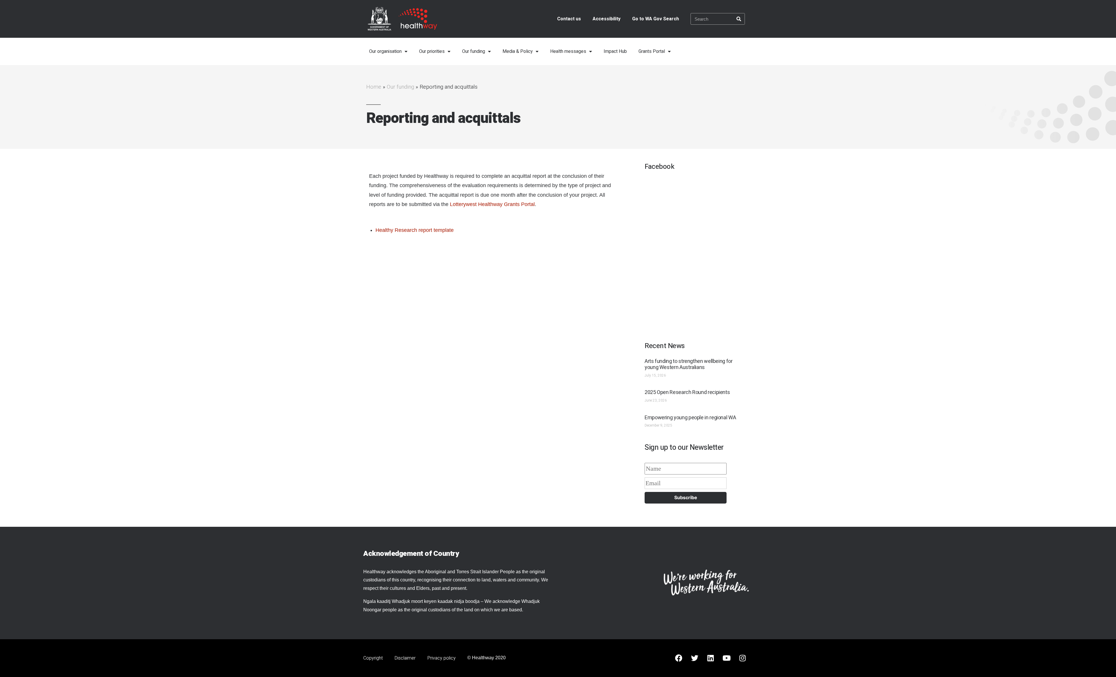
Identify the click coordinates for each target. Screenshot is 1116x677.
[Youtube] (726, 658)
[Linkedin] (710, 658)
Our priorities (432, 51)
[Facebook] (678, 658)
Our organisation (385, 51)
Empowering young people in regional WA (690, 418)
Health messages (568, 51)
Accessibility (606, 18)
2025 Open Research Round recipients (687, 392)
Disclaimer (405, 658)
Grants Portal (652, 51)
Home (373, 87)
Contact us (569, 18)
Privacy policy (441, 658)
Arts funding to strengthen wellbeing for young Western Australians (689, 364)
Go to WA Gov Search (655, 18)
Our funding (473, 51)
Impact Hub (615, 51)
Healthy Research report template (414, 230)
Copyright (373, 658)
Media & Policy (517, 51)
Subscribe (685, 497)
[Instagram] (742, 658)
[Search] (739, 18)
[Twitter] (694, 658)
